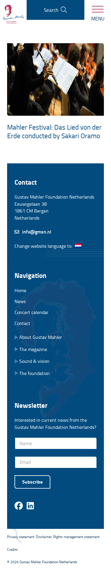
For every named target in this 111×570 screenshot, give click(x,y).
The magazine (33, 349)
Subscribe (32, 481)
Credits (12, 549)
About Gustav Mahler (40, 337)
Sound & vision (34, 361)
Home (20, 290)
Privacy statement (20, 536)
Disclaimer (44, 536)
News (20, 301)
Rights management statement (76, 536)
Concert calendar (32, 312)
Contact (22, 323)
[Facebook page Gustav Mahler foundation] (19, 506)
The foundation (34, 373)
